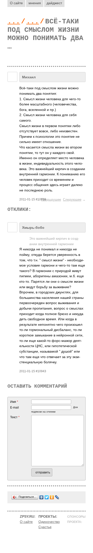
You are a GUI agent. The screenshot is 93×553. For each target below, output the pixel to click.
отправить (42, 472)
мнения (35, 3)
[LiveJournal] (57, 497)
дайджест (54, 3)
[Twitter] (46, 497)
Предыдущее (51, 199)
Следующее (72, 199)
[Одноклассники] (52, 497)
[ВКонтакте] (41, 497)
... (13, 21)
